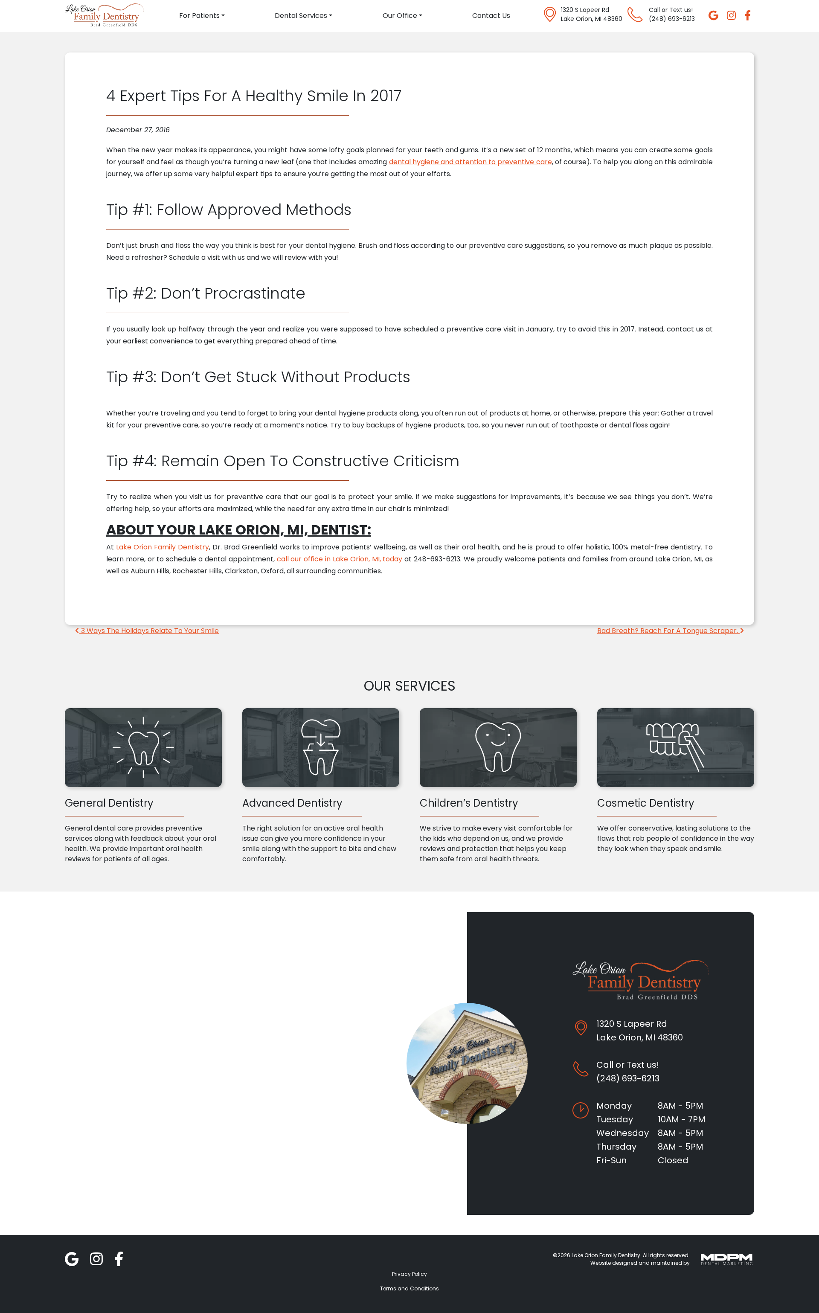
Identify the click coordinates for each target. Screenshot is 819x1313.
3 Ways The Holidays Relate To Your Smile (149, 631)
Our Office (400, 15)
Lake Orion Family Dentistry (162, 547)
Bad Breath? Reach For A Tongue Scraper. (668, 631)
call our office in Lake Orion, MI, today (340, 559)
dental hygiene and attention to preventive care (470, 162)
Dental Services (301, 15)
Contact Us (491, 15)
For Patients (199, 15)
